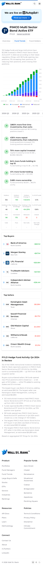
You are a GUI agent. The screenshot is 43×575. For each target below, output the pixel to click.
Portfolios (6, 466)
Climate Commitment (29, 527)
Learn (4, 522)
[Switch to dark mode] (39, 562)
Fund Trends (20, 41)
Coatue (27, 485)
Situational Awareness (28, 479)
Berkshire (28, 493)
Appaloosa (28, 497)
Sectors (5, 491)
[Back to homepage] (11, 4)
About (4, 545)
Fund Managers (8, 470)
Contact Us (6, 541)
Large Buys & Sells (9, 478)
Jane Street (28, 466)
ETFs (4, 487)
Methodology (7, 526)
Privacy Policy (29, 518)
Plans (4, 518)
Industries (6, 495)
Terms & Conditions (32, 514)
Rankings (6, 499)
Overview (6, 41)
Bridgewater (29, 489)
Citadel (27, 470)
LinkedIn (5, 553)
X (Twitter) (6, 549)
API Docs (5, 514)
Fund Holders (35, 41)
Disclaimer (28, 522)
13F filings (24, 436)
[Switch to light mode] (36, 562)
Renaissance (29, 474)
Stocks (4, 482)
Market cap (23, 34)
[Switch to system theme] (33, 562)
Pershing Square (31, 501)
